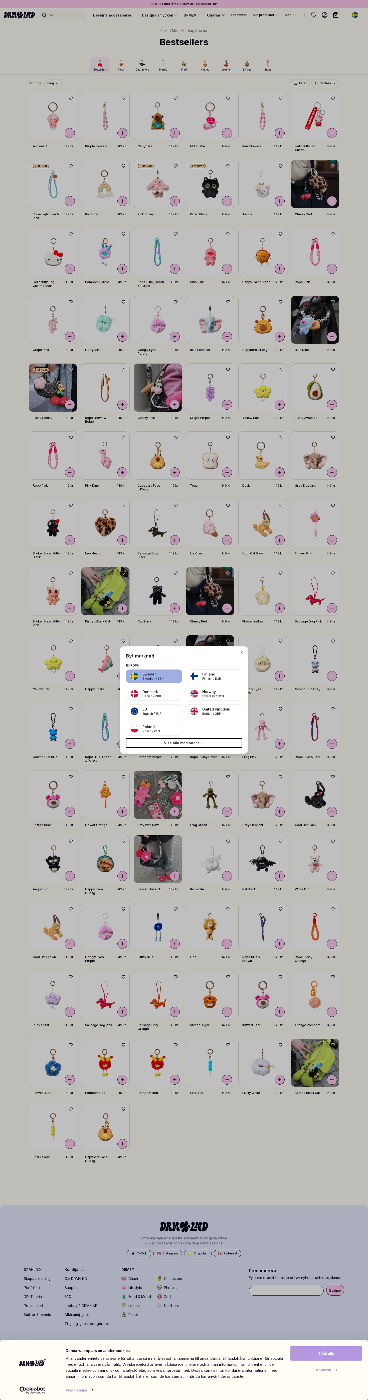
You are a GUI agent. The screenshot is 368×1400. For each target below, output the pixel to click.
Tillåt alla (326, 1353)
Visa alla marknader (181, 743)
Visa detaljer (76, 1390)
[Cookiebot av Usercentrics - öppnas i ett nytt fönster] (32, 1390)
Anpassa (323, 1369)
